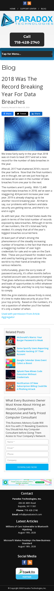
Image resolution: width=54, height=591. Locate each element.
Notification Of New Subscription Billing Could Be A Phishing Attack (32, 386)
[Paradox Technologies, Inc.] (27, 19)
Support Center (28, 8)
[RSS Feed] (29, 3)
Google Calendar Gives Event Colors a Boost (32, 362)
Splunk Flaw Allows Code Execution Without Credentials (29, 374)
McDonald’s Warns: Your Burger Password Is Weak (30, 339)
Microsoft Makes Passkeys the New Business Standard (27, 542)
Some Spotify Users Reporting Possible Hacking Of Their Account (32, 351)
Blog (43, 8)
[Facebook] (25, 3)
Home (12, 8)
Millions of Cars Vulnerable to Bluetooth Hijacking (27, 528)
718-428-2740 (27, 42)
